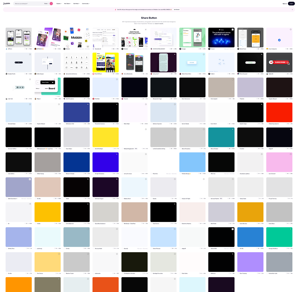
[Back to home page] (6, 4)
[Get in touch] (23, 44)
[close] (292, 9)
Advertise (87, 49)
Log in (291, 3)
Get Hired (75, 3)
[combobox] (28, 3)
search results (159, 23)
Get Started (176, 9)
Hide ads (81, 49)
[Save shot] (26, 44)
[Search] (51, 3)
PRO (136, 148)
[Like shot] (29, 44)
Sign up (285, 3)
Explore (59, 3)
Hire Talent (67, 3)
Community (85, 3)
